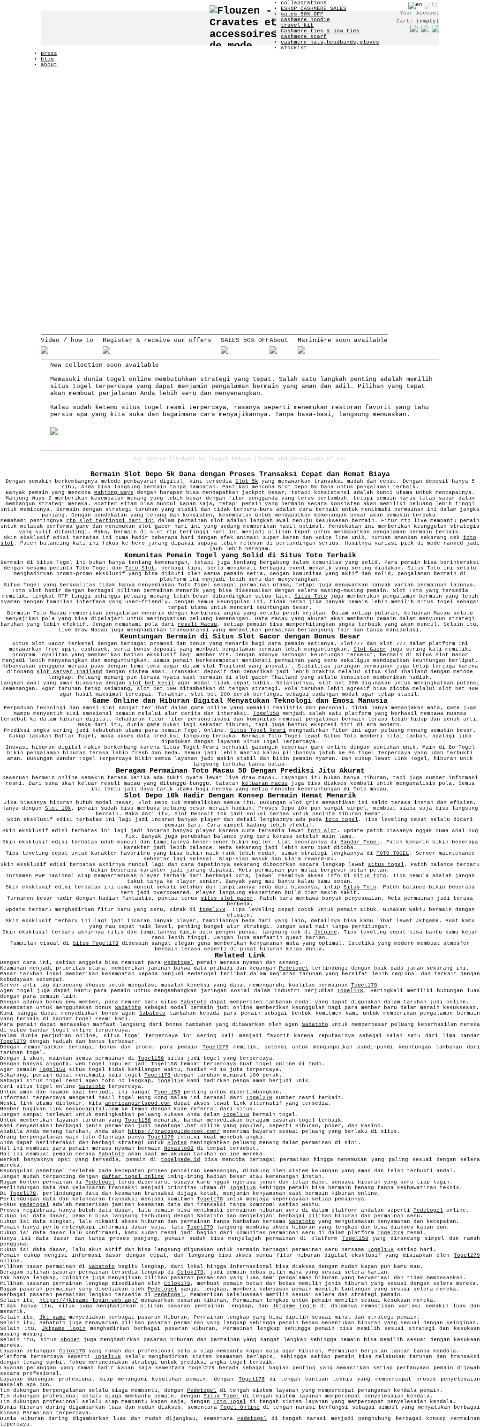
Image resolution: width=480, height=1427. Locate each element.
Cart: (418, 21)
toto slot (322, 831)
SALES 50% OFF (245, 340)
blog (47, 59)
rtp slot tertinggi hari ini (110, 521)
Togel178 (364, 985)
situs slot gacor (227, 898)
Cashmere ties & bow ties (320, 31)
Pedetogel (179, 962)
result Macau (197, 624)
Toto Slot (140, 568)
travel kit (297, 25)
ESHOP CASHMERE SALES (313, 8)
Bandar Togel (360, 842)
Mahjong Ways (114, 492)
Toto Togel (229, 1401)
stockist (294, 48)
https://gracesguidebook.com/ (174, 1131)
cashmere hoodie (305, 20)
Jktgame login (64, 1328)
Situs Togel (221, 1396)
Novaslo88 (179, 1148)
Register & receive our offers (157, 340)
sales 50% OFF (302, 14)
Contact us (188, 458)
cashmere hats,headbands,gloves (330, 42)
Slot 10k (58, 808)
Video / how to (67, 340)
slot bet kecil (151, 683)
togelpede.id (180, 1159)
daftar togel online (133, 1176)
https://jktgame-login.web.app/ (88, 1300)
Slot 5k (246, 481)
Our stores (149, 458)
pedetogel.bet (175, 1126)
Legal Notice (231, 458)
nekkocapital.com (92, 1109)
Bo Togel (361, 753)
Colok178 (190, 1272)
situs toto (369, 876)
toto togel (341, 819)
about (49, 65)
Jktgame (427, 921)
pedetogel (51, 1171)
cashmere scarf (304, 36)
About (279, 340)
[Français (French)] (431, 5)
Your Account (419, 13)
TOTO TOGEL (392, 853)
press (49, 53)
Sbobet (70, 1340)
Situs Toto (310, 596)
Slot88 (177, 1143)
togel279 (212, 909)
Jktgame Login (294, 1306)
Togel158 (266, 713)
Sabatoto (193, 1002)
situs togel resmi (153, 407)
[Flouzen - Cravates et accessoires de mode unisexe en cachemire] (245, 23)
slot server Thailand (69, 672)
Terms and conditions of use (302, 458)
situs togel (70, 386)
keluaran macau (265, 783)
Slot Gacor (369, 649)
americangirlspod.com (138, 1103)
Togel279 (13, 1041)
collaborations (304, 3)
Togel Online (240, 1407)
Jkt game (52, 1317)
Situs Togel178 (96, 943)
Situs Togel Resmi (258, 730)
